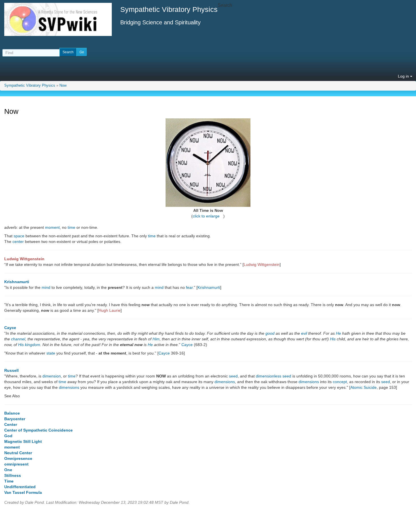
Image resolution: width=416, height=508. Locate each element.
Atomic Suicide (363, 387)
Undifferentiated (20, 486)
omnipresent (16, 464)
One (8, 470)
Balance (12, 413)
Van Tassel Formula (23, 492)
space (19, 236)
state (50, 353)
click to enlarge (206, 216)
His (333, 339)
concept (340, 381)
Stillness (12, 475)
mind (46, 287)
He (338, 333)
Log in (404, 76)
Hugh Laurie (109, 310)
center (18, 241)
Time (9, 481)
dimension (51, 376)
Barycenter (14, 419)
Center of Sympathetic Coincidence (38, 430)
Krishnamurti (16, 281)
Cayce (10, 327)
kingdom (32, 344)
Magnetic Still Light (23, 441)
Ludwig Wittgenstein (24, 259)
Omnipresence (18, 458)
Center (10, 424)
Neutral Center (18, 453)
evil (304, 333)
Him (156, 339)
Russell (11, 370)
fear (189, 287)
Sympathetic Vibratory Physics (29, 85)
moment (52, 227)
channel (18, 339)
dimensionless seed (273, 376)
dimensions (225, 381)
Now (63, 85)
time (71, 227)
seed (233, 376)
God (8, 436)
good (270, 333)
